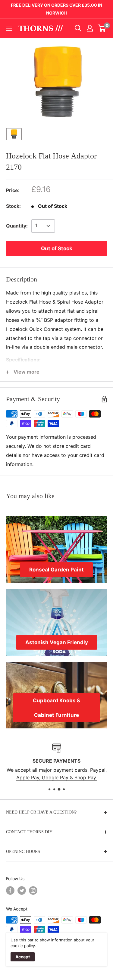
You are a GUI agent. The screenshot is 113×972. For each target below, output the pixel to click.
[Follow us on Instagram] (33, 890)
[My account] (90, 28)
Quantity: (17, 226)
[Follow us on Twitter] (21, 890)
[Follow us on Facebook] (10, 890)
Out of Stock (56, 248)
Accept (22, 956)
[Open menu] (9, 28)
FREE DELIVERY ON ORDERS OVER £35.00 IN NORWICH (56, 8)
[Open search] (78, 28)
